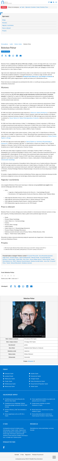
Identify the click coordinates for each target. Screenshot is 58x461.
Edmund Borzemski (16, 263)
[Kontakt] (51, 2)
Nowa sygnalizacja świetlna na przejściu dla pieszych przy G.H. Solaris (43, 399)
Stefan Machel (46, 259)
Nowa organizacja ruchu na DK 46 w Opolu (14, 414)
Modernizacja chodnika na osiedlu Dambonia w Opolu (41, 404)
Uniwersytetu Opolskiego (8, 159)
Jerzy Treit (46, 261)
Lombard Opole (9, 376)
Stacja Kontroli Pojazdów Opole (39, 383)
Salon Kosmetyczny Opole (38, 381)
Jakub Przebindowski (24, 257)
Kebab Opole (34, 386)
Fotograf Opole (35, 378)
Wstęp (4, 20)
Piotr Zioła (26, 259)
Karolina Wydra (14, 257)
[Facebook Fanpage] (49, 2)
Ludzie (11, 44)
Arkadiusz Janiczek (27, 263)
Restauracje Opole (10, 386)
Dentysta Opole (9, 373)
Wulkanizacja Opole (10, 383)
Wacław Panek (35, 257)
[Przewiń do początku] (54, 457)
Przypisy (4, 30)
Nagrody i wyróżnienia (7, 25)
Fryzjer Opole (8, 381)
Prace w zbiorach (6, 28)
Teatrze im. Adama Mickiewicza (39, 112)
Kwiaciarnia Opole (36, 376)
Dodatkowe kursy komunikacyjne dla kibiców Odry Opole (14, 399)
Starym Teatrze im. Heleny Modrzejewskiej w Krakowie (23, 118)
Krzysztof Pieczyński (32, 255)
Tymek (8, 263)
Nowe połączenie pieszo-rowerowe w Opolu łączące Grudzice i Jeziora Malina (42, 414)
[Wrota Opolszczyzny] (6, 2)
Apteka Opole (34, 373)
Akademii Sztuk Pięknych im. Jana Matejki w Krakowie (38, 76)
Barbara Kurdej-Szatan (37, 261)
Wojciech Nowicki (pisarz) (23, 261)
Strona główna (4, 44)
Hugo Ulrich (6, 257)
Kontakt (32, 430)
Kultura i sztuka (18, 44)
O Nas (22, 454)
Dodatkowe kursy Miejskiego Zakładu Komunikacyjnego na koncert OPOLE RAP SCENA (16, 405)
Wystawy (4, 22)
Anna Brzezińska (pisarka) (45, 255)
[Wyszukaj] (53, 2)
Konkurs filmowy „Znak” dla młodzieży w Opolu (16, 410)
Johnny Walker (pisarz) (36, 259)
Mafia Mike (19, 259)
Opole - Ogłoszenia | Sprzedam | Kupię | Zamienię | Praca (34, 7)
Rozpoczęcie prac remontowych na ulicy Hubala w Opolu (42, 410)
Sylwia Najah (11, 259)
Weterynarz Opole (10, 378)
